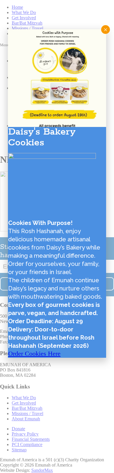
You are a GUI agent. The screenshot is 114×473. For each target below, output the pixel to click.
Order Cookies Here (34, 353)
